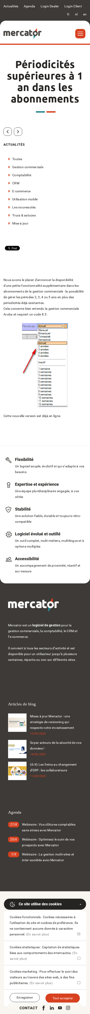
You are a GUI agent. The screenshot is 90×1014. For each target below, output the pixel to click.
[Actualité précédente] (7, 132)
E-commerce (21, 191)
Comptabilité (21, 175)
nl (76, 14)
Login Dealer (50, 6)
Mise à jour (20, 223)
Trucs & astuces (24, 215)
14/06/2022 (38, 754)
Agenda (29, 6)
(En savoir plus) (37, 934)
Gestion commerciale (27, 167)
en (85, 14)
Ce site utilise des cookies (40, 904)
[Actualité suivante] (18, 132)
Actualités (10, 6)
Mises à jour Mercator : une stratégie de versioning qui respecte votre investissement (52, 722)
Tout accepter (63, 998)
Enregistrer (25, 997)
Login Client (73, 6)
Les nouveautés (24, 207)
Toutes (17, 159)
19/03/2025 (38, 733)
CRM (15, 183)
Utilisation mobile (25, 199)
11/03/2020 (38, 776)
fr (68, 14)
